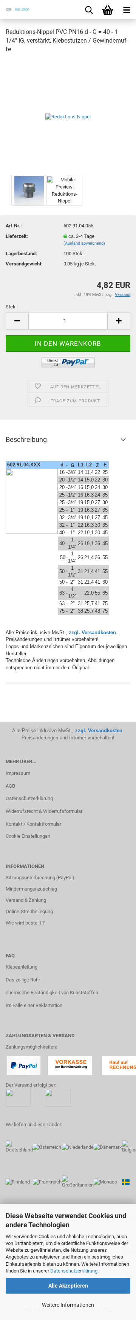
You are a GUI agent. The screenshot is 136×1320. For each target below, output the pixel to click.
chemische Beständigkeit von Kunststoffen (52, 992)
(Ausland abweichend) (84, 243)
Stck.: (12, 307)
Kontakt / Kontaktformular (33, 824)
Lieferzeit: (17, 236)
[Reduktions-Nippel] (68, 117)
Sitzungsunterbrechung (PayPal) (40, 877)
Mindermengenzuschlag (31, 889)
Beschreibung (26, 439)
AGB (10, 786)
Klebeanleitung (21, 967)
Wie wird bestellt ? (25, 923)
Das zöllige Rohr (23, 980)
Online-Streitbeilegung (29, 911)
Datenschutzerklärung (73, 1271)
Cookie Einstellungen (28, 836)
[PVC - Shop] (15, 9)
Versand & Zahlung (26, 900)
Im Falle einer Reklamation (34, 1005)
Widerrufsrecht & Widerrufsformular (44, 811)
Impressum (18, 773)
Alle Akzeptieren (68, 1286)
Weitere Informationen (68, 1305)
